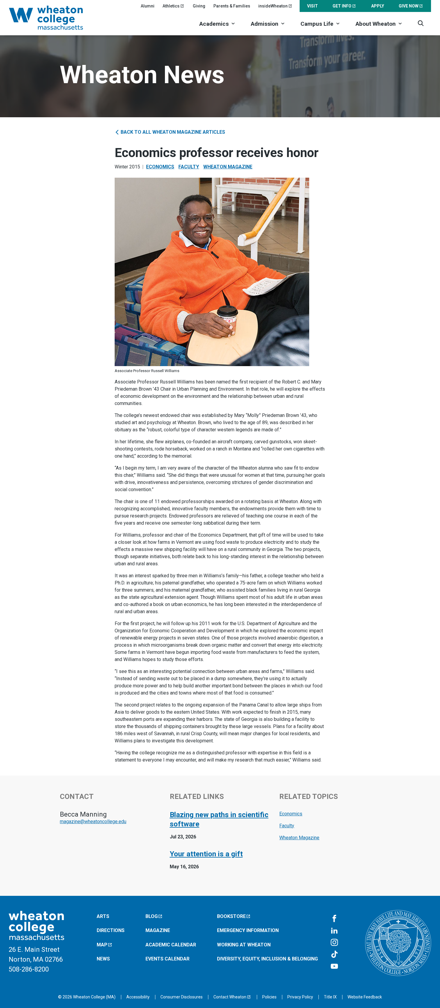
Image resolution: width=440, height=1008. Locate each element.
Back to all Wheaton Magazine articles (172, 132)
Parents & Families (231, 6)
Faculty (188, 167)
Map (102, 945)
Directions (111, 930)
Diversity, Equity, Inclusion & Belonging (267, 959)
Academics (214, 23)
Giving (199, 6)
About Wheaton (376, 23)
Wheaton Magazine (227, 167)
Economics (160, 167)
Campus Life (317, 23)
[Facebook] (334, 919)
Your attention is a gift (206, 854)
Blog (151, 916)
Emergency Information (248, 930)
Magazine (157, 930)
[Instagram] (334, 943)
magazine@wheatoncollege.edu (93, 821)
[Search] (420, 23)
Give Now (408, 6)
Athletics (171, 6)
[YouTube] (334, 967)
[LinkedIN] (334, 931)
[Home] (54, 17)
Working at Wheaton (244, 945)
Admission (264, 23)
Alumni (147, 6)
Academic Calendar (170, 945)
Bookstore (231, 916)
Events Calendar (167, 959)
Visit (312, 6)
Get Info (342, 6)
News (103, 959)
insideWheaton (273, 6)
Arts (103, 916)
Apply (377, 6)
